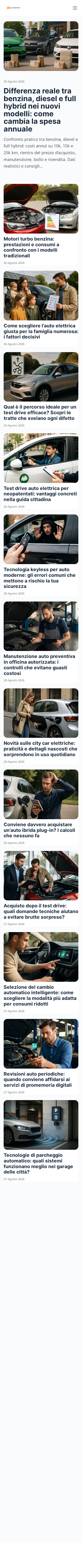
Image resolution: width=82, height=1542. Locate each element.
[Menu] (75, 8)
